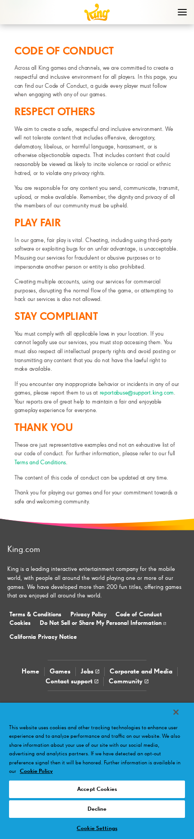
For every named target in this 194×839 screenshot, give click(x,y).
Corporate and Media (141, 671)
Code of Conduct (138, 614)
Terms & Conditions (35, 614)
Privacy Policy (88, 614)
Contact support (70, 681)
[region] (97, 771)
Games (60, 671)
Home (30, 671)
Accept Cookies (97, 789)
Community (126, 681)
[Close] (176, 712)
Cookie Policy (36, 771)
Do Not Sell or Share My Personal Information (101, 623)
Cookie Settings (97, 828)
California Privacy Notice (43, 637)
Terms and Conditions (40, 462)
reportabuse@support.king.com (137, 393)
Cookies (20, 623)
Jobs (88, 671)
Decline (97, 809)
